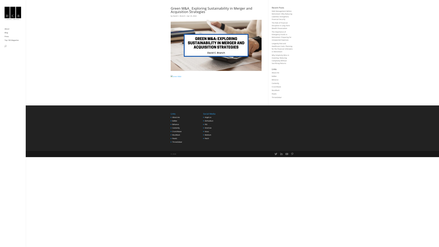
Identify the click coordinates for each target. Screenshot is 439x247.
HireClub (208, 128)
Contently (275, 83)
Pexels (274, 94)
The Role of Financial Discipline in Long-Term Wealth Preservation (281, 25)
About (7, 29)
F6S (206, 124)
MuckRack (275, 90)
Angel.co (208, 117)
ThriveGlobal (276, 97)
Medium (208, 135)
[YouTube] (286, 154)
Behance (275, 80)
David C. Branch (179, 16)
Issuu (207, 131)
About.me (275, 73)
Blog (6, 33)
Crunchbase (276, 87)
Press (7, 37)
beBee (274, 76)
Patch (207, 138)
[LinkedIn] (281, 154)
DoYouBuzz (209, 121)
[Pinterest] (292, 154)
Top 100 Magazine (12, 40)
